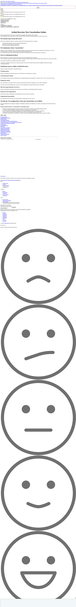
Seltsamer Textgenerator (5, 128)
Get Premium (9, 4)
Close (38, 7)
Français (4, 220)
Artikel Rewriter (3, 119)
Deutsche (4, 215)
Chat (13, 2)
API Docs (5, 187)
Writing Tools (5, 183)
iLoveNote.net (6, 223)
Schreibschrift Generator (5, 129)
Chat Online (19, 4)
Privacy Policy (5, 201)
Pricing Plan (5, 192)
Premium (24, 2)
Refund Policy (5, 199)
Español (4, 213)
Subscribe (14, 207)
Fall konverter (3, 124)
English (4, 212)
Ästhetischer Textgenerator (5, 131)
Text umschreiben (3, 3)
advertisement (38, 139)
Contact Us (5, 195)
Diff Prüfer (2, 126)
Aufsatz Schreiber (35, 3)
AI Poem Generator (23, 3)
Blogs (4, 191)
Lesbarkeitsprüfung (4, 125)
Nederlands (5, 214)
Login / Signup (5, 194)
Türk (4, 219)
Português (5, 217)
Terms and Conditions (7, 200)
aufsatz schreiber (3, 135)
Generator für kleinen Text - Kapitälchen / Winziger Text (11, 122)
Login (27, 2)
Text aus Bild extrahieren (43, 3)
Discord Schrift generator (5, 130)
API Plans (5, 193)
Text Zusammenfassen (10, 3)
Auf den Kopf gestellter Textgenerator (7, 123)
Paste (9, 18)
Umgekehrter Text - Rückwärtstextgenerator (8, 121)
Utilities (4, 184)
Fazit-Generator (3, 133)
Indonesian (5, 216)
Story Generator (17, 3)
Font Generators (6, 185)
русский (4, 221)
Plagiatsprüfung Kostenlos (5, 5)
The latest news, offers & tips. (6, 206)
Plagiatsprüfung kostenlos (5, 118)
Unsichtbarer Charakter (4, 134)
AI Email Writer (29, 3)
